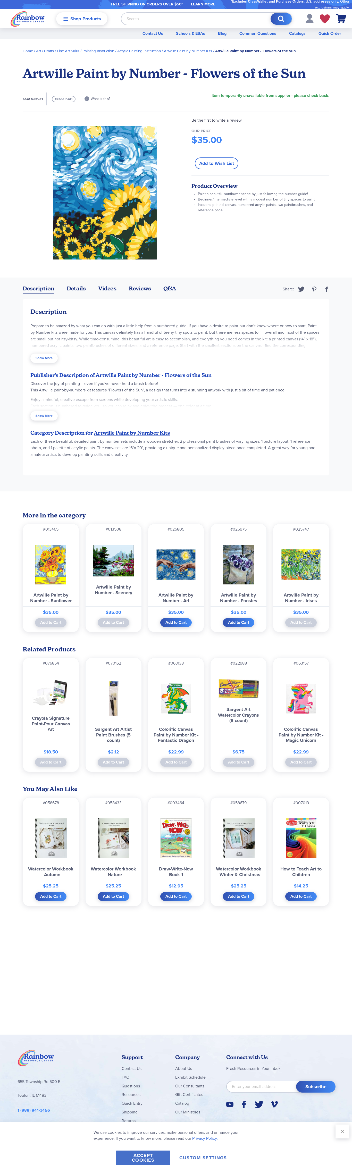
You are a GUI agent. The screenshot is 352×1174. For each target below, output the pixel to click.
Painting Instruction (98, 51)
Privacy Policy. (205, 1138)
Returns (129, 1121)
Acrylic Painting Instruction (139, 51)
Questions (131, 1086)
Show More (44, 358)
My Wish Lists (325, 19)
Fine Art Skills (68, 51)
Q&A (169, 288)
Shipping (130, 1112)
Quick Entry (132, 1103)
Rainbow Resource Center (36, 1059)
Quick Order (330, 33)
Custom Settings (203, 1157)
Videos (107, 288)
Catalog (182, 1103)
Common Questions (257, 33)
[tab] (38, 290)
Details (76, 288)
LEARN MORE (203, 4)
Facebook (326, 289)
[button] (309, 18)
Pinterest (314, 289)
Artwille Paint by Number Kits (188, 51)
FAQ (125, 1077)
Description (38, 288)
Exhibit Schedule (190, 1077)
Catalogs (297, 33)
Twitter (301, 289)
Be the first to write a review (216, 120)
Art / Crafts (45, 51)
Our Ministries (187, 1112)
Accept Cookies (143, 1157)
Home (28, 51)
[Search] (281, 19)
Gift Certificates (189, 1094)
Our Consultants (189, 1086)
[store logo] (27, 18)
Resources (131, 1094)
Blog (222, 33)
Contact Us (153, 33)
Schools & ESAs (190, 33)
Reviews (140, 288)
